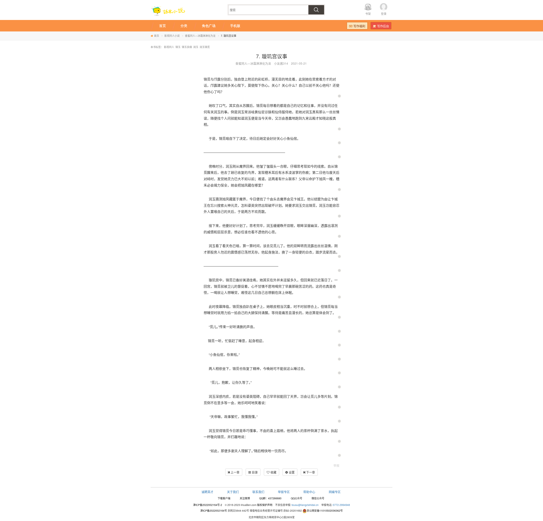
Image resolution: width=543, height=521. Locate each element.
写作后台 (383, 26)
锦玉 (178, 47)
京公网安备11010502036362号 (325, 510)
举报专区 (284, 492)
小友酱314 (281, 63)
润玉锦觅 (205, 47)
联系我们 (258, 492)
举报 (336, 465)
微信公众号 (318, 498)
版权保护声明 (264, 505)
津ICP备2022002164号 (213, 510)
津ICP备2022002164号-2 (207, 505)
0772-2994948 (341, 505)
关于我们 (233, 492)
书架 (368, 13)
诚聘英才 (207, 492)
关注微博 (245, 498)
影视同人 (169, 47)
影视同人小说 (172, 35)
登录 (383, 13)
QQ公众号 (296, 498)
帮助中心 (309, 492)
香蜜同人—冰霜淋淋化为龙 (200, 35)
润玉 (195, 47)
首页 (156, 35)
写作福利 (359, 26)
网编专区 (335, 492)
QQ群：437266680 (270, 498)
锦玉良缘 (187, 47)
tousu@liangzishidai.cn (305, 505)
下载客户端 (224, 498)
